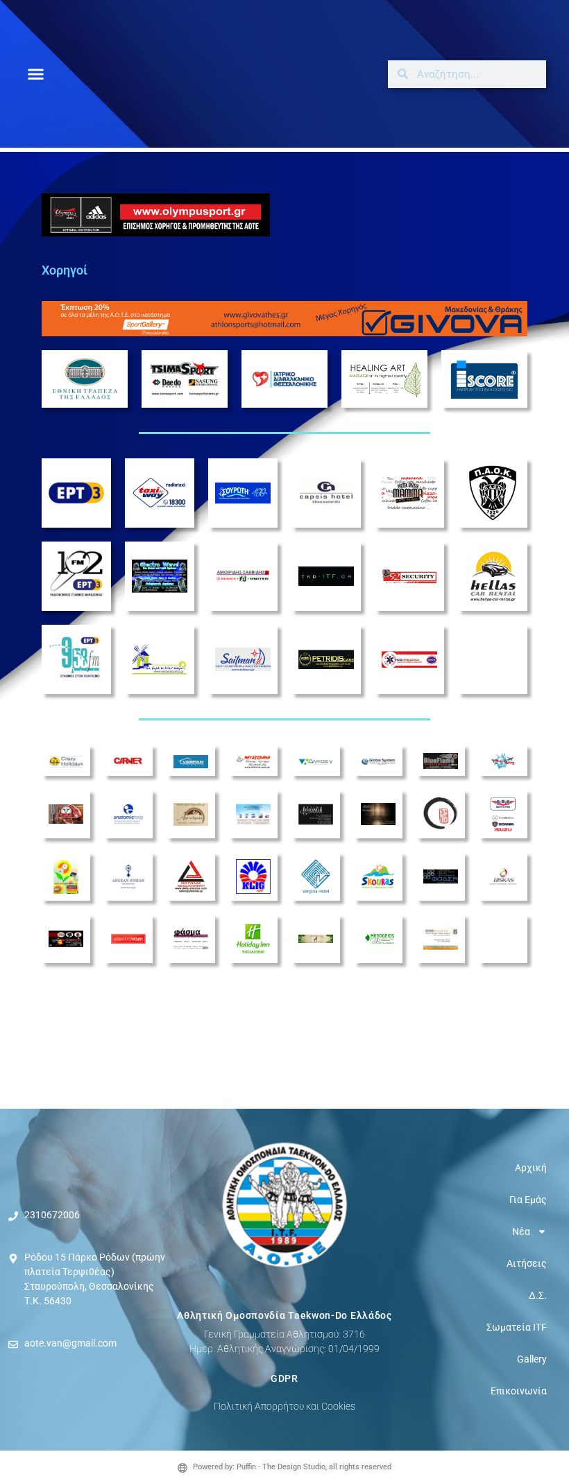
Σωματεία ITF (516, 1327)
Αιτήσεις (527, 1263)
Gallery (532, 1359)
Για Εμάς (528, 1199)
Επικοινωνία (519, 1390)
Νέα (521, 1231)
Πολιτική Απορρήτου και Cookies (284, 1406)
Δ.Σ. (538, 1295)
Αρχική (531, 1167)
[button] (36, 74)
